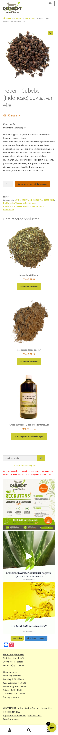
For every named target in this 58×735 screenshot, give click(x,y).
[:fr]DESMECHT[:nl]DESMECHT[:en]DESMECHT (34, 200)
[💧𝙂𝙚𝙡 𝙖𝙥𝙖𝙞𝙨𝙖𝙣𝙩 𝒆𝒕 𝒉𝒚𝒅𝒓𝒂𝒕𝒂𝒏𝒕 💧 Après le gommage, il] (29, 556)
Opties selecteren (29, 286)
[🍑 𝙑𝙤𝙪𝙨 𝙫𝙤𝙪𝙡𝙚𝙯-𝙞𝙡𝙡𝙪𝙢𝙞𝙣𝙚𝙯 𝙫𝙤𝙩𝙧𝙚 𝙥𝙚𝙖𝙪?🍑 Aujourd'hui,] (29, 608)
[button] (50, 33)
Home (8, 18)
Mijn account (9, 730)
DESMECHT (18, 18)
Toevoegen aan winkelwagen (32, 184)
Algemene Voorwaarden (14, 715)
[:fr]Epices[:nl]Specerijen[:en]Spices (19, 203)
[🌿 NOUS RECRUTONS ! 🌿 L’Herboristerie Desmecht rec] (29, 504)
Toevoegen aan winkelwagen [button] (29, 436)
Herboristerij (8, 209)
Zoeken (29, 730)
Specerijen (29, 18)
